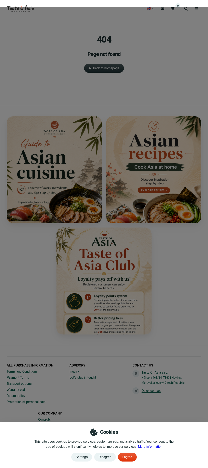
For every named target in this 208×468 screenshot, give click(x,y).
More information (150, 447)
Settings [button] (82, 457)
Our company (50, 413)
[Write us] (135, 390)
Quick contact (151, 391)
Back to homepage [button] (106, 68)
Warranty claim (17, 390)
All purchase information (30, 365)
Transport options (19, 384)
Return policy (16, 396)
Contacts (44, 419)
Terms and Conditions (22, 371)
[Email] (163, 8)
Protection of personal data (26, 402)
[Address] (135, 373)
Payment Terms (18, 377)
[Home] (20, 8)
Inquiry (74, 371)
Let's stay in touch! (82, 377)
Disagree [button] (105, 457)
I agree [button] (127, 457)
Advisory (77, 365)
